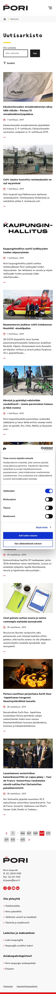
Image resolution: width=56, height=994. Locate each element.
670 (23, 839)
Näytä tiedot (42, 527)
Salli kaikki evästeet (28, 535)
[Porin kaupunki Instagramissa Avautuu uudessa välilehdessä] (9, 888)
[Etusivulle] (15, 7)
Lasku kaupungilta (14, 940)
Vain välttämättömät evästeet (28, 543)
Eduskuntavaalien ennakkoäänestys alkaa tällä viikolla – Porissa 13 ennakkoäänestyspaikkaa (27, 110)
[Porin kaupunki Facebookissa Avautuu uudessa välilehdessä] (5, 888)
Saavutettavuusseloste (27, 986)
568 (35, 833)
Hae (35, 53)
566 (23, 833)
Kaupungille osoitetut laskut (19, 945)
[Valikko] (50, 7)
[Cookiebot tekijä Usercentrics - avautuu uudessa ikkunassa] (41, 448)
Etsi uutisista (9, 48)
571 (6, 839)
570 (48, 833)
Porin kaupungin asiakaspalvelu (20, 963)
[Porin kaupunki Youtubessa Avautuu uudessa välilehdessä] (13, 888)
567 (29, 833)
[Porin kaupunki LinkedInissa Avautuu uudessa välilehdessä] (17, 888)
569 (42, 833)
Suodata (11, 63)
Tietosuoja (8, 986)
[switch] (49, 499)
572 (13, 839)
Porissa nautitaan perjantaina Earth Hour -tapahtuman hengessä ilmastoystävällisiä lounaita (27, 697)
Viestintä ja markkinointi (17, 922)
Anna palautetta (13, 911)
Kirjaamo (9, 968)
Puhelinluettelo (12, 906)
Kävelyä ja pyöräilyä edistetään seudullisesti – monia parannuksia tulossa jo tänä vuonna (28, 404)
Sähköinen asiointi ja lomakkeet (20, 917)
